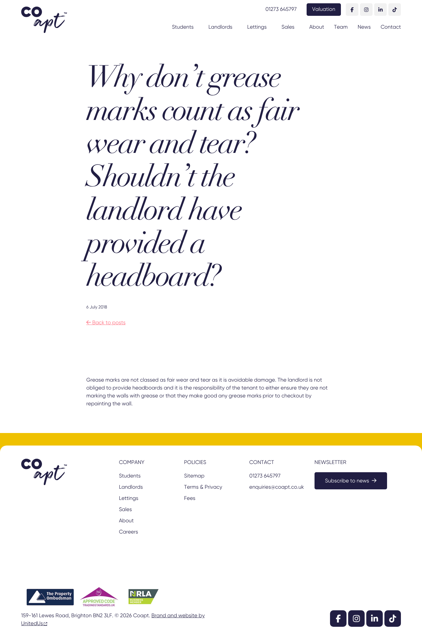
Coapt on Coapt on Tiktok (394, 9)
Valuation (323, 9)
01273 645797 (281, 9)
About (316, 27)
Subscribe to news (347, 481)
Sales (288, 27)
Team (341, 27)
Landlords (220, 27)
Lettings (257, 27)
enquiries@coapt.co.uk (276, 487)
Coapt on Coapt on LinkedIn (380, 9)
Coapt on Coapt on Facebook (352, 9)
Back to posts (106, 323)
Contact (390, 27)
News (364, 27)
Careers (128, 532)
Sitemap (194, 476)
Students (183, 27)
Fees (189, 498)
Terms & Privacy (203, 487)
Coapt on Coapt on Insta (366, 9)
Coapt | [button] (44, 20)
